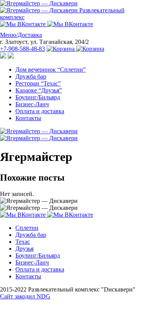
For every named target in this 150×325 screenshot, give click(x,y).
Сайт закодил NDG (25, 296)
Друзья (24, 248)
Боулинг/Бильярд (37, 97)
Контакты (28, 118)
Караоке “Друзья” (38, 90)
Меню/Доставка (21, 35)
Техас (22, 241)
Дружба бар (30, 76)
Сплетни (26, 227)
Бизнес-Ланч (32, 104)
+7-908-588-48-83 (22, 48)
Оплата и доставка (39, 111)
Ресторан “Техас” (38, 83)
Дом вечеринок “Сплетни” (50, 69)
